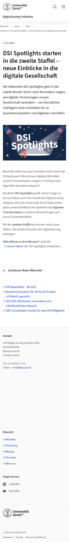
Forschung (11, 445)
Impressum (8, 537)
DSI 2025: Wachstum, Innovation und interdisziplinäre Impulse (28, 303)
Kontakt (19, 537)
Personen (11, 457)
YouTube (14, 491)
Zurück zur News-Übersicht (25, 270)
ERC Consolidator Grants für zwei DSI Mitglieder (35, 311)
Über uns (10, 464)
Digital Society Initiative (18, 17)
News (17, 26)
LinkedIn (14, 484)
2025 (27, 26)
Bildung (10, 452)
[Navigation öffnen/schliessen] (63, 6)
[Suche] (54, 6)
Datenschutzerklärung (35, 537)
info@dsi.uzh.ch (22, 368)
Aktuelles (11, 439)
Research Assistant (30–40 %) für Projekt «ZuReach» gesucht (31, 294)
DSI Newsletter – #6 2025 (21, 287)
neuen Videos (15, 246)
